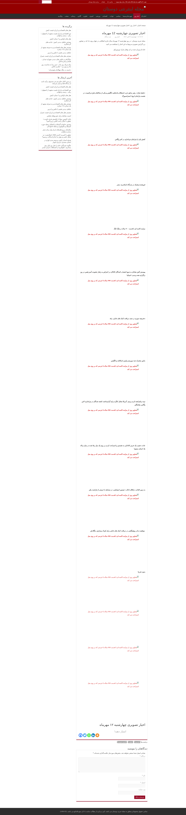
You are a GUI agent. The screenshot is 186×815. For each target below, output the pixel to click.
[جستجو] (40, 2)
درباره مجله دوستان (93, 2)
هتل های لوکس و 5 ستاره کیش (60, 39)
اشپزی (91, 16)
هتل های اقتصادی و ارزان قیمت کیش (58, 30)
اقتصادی (104, 16)
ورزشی (98, 16)
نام (143, 775)
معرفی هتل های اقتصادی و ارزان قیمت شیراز (55, 56)
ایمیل (142, 782)
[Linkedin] (93, 735)
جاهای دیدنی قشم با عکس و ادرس (59, 53)
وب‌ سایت (142, 789)
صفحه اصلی (141, 25)
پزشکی (73, 16)
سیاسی (118, 16)
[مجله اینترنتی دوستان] (124, 8)
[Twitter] (85, 735)
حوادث (112, 16)
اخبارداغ (144, 16)
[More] (97, 735)
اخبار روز (136, 16)
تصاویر (130, 742)
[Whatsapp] (89, 735)
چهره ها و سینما (127, 16)
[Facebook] (80, 735)
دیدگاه (142, 756)
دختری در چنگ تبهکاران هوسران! (60, 70)
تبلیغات (103, 2)
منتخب (67, 16)
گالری (79, 16)
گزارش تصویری (122, 742)
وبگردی (60, 16)
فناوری (85, 16)
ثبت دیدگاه (108, 37)
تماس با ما (110, 2)
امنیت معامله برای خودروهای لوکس (59, 116)
